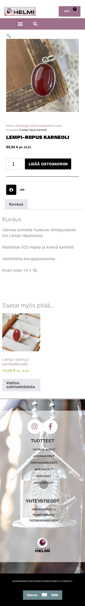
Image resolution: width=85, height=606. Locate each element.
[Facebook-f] (50, 426)
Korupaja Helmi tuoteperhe (34, 125)
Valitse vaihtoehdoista (20, 385)
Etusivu (10, 125)
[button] (20, 24)
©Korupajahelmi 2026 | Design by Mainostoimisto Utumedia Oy (42, 581)
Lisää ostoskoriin (48, 164)
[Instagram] (34, 426)
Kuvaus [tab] (16, 204)
